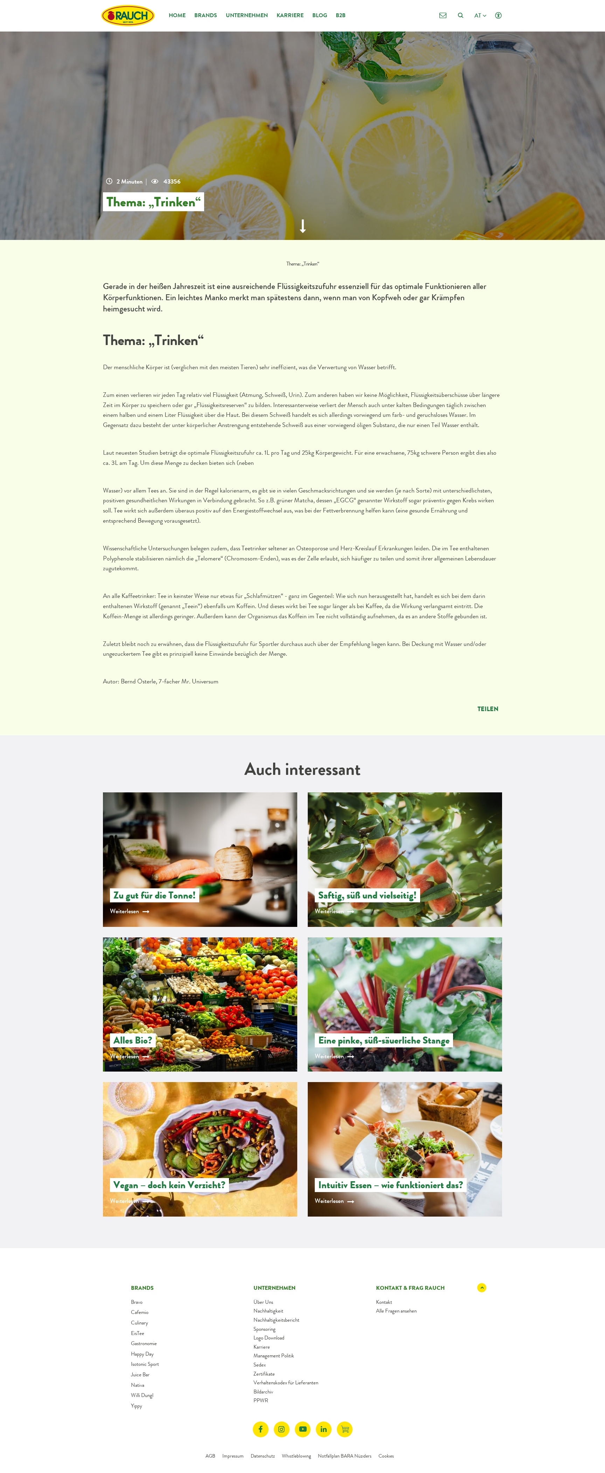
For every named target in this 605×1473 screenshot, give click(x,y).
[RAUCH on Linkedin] (324, 1429)
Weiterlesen (124, 911)
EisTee (137, 1333)
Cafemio (139, 1312)
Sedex (259, 1365)
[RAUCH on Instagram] (282, 1429)
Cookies (386, 1455)
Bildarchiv (263, 1392)
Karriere (290, 15)
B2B (341, 15)
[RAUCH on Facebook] (261, 1429)
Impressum (233, 1455)
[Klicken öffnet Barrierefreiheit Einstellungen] (498, 16)
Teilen (488, 709)
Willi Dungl (142, 1395)
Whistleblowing (296, 1455)
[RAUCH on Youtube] (303, 1429)
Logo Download (268, 1338)
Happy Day (142, 1354)
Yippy (136, 1406)
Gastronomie (144, 1343)
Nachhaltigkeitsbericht (276, 1320)
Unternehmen (247, 15)
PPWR (260, 1400)
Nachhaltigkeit (268, 1311)
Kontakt (384, 1302)
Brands (205, 15)
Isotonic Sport (145, 1364)
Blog (319, 15)
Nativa (137, 1385)
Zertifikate (264, 1374)
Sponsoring (264, 1329)
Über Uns (263, 1302)
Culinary (139, 1323)
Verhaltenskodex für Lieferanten (285, 1382)
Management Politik (273, 1356)
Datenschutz (263, 1455)
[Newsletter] (442, 15)
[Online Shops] (345, 1429)
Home (177, 15)
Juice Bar (140, 1374)
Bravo (136, 1302)
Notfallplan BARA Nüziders (344, 1455)
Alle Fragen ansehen (396, 1311)
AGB (210, 1455)
